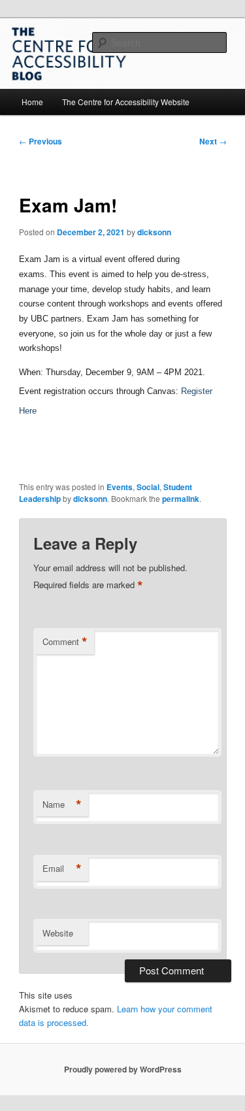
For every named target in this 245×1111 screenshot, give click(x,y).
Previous (40, 141)
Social (148, 487)
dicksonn (154, 232)
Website (57, 933)
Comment (65, 641)
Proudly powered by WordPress (123, 1069)
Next (213, 141)
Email (62, 868)
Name (62, 804)
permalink (180, 499)
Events (119, 487)
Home (32, 101)
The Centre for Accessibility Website (125, 101)
